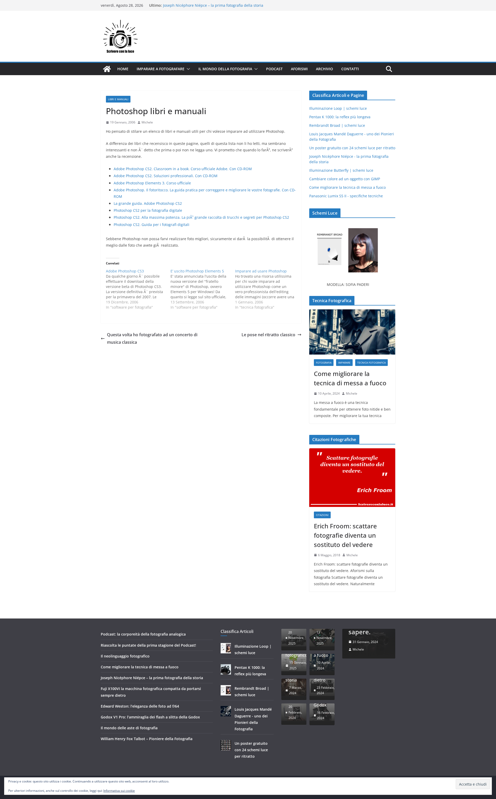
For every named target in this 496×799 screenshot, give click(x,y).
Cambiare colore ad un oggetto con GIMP (344, 178)
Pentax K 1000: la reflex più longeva (339, 116)
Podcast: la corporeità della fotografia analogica (143, 634)
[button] (187, 69)
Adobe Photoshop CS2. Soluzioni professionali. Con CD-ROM (166, 175)
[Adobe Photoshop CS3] (138, 289)
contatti (350, 68)
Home (122, 68)
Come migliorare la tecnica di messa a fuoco (201, 5)
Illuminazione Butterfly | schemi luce (341, 170)
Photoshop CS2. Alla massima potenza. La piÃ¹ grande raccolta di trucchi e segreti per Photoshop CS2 (201, 217)
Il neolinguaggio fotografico (125, 656)
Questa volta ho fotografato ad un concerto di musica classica (152, 338)
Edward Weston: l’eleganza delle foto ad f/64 (140, 706)
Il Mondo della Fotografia (225, 68)
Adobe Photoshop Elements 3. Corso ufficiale (152, 183)
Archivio (324, 68)
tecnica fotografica (371, 362)
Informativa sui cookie (119, 790)
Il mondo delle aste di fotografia (129, 727)
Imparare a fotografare (160, 68)
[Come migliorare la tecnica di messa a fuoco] (352, 332)
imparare (344, 362)
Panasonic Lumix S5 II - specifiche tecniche (346, 195)
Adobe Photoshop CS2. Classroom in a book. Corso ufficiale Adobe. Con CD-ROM (183, 168)
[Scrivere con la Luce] (107, 69)
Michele (147, 122)
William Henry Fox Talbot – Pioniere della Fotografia (146, 738)
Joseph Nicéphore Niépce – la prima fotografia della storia (152, 677)
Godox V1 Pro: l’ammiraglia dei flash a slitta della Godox (150, 717)
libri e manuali (118, 99)
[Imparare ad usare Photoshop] (267, 289)
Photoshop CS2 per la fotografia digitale (148, 210)
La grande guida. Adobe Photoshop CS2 (148, 203)
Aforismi (299, 68)
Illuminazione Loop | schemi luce (338, 108)
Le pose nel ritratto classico (268, 335)
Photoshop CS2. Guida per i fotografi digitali (151, 224)
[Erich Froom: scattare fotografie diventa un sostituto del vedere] (352, 477)
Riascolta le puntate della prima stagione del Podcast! (148, 645)
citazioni (322, 515)
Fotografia (323, 362)
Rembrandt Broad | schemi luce (337, 125)
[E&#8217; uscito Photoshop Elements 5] (203, 289)
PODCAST (274, 68)
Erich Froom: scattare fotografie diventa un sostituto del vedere (345, 535)
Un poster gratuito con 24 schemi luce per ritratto (352, 147)
